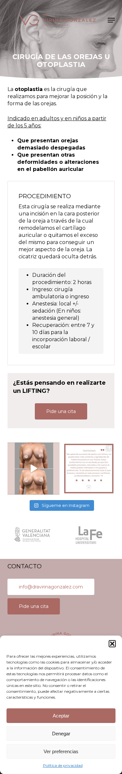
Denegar (61, 733)
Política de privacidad (63, 765)
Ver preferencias (61, 751)
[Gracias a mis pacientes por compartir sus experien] (89, 469)
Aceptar (61, 715)
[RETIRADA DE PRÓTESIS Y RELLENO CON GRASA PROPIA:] (33, 469)
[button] (112, 643)
